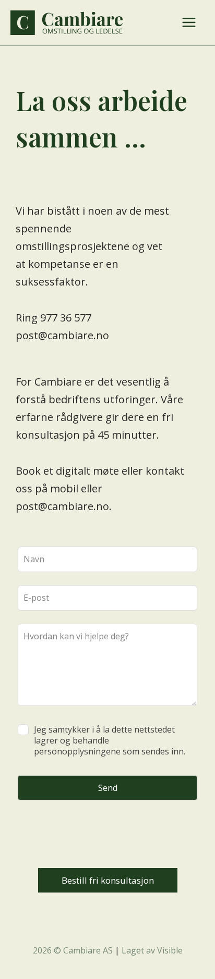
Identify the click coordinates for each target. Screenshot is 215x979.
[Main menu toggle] (189, 22)
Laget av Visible (152, 950)
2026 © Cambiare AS (73, 950)
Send (107, 788)
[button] (107, 880)
